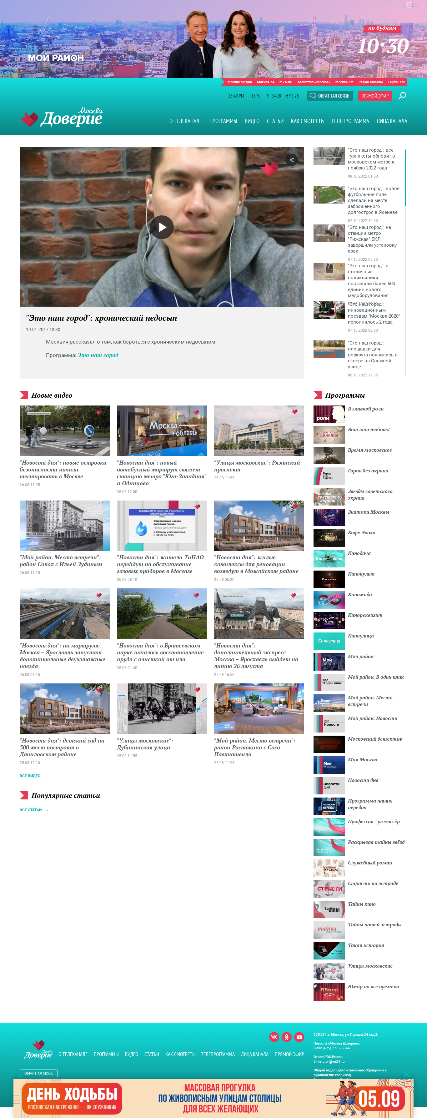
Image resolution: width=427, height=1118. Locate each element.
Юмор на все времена (373, 986)
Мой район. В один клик (376, 676)
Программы (223, 121)
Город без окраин (368, 470)
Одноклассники (287, 1037)
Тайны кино (362, 903)
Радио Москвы (371, 81)
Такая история (366, 945)
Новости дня (363, 780)
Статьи (275, 121)
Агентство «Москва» (314, 81)
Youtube (299, 1037)
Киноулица (361, 635)
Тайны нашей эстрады (375, 924)
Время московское (370, 449)
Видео (252, 121)
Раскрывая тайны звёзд (376, 841)
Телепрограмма (350, 121)
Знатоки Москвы (368, 511)
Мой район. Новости (372, 718)
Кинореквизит (365, 615)
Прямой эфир (375, 96)
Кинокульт (361, 573)
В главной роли (366, 408)
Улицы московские (370, 965)
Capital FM (396, 81)
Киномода (360, 594)
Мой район (361, 656)
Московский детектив (375, 738)
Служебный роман (370, 862)
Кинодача (359, 553)
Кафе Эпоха (361, 532)
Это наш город (98, 355)
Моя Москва (362, 759)
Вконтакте (274, 1037)
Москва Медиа (240, 81)
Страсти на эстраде (373, 883)
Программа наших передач (370, 804)
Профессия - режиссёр (374, 821)
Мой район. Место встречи (370, 701)
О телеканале (185, 121)
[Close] (406, 1074)
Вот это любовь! (369, 429)
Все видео (30, 776)
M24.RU (286, 81)
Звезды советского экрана (370, 494)
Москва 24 (265, 81)
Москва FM (344, 81)
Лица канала (392, 121)
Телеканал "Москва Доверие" (61, 117)
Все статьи (31, 810)
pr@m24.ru (335, 1061)
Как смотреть (307, 121)
